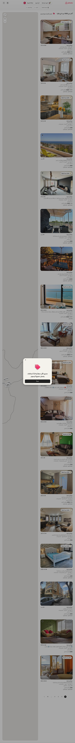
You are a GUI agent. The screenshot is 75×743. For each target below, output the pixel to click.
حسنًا (37, 381)
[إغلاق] (25, 359)
